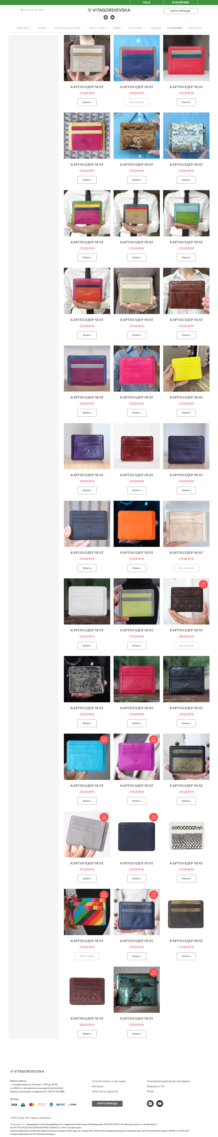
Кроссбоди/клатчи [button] (68, 28)
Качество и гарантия (105, 1091)
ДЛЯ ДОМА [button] (135, 28)
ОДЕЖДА (156, 28)
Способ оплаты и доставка (109, 1081)
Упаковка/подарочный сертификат (168, 1081)
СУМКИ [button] (42, 28)
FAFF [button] (117, 28)
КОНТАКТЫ (194, 28)
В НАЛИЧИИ (174, 28)
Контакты (98, 1086)
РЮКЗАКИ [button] (23, 28)
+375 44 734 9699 (33, 10)
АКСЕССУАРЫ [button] (97, 28)
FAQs (150, 1091)
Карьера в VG (155, 1086)
